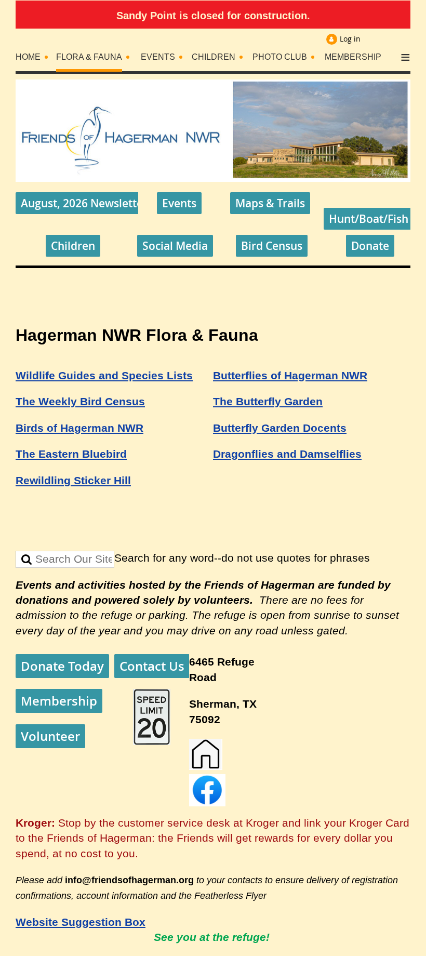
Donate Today (62, 666)
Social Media (175, 245)
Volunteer (50, 736)
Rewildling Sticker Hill (73, 480)
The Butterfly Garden (268, 401)
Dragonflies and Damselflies (287, 454)
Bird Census (271, 245)
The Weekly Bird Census (80, 401)
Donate (370, 245)
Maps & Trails (270, 203)
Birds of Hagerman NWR (79, 428)
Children (73, 245)
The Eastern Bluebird (71, 454)
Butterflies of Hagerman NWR (290, 375)
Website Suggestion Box (80, 922)
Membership (59, 701)
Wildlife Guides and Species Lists (104, 375)
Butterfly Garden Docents (280, 428)
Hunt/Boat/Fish (368, 218)
